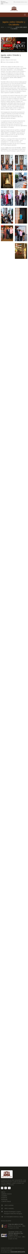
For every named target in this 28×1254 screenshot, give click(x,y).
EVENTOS (4, 1197)
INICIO (2, 27)
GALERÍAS (4, 1196)
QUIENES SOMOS (6, 1194)
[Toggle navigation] (25, 14)
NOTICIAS (10, 27)
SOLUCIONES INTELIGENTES (17, 1252)
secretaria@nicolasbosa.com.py (21, 2)
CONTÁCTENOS (6, 1201)
